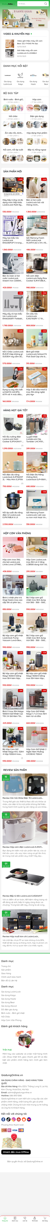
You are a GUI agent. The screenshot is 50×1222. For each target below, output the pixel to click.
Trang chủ (6, 966)
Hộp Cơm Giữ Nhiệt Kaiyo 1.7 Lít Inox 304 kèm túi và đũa (36, 713)
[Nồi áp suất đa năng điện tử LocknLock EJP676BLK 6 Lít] (13, 500)
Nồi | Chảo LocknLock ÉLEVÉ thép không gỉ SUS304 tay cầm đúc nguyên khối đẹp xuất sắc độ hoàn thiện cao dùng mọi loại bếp (13, 354)
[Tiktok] (8, 1119)
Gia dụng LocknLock (11, 991)
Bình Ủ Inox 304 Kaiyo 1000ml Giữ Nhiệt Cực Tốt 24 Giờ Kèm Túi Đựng (13, 714)
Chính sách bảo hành (11, 977)
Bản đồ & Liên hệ (9, 980)
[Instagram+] (14, 1119)
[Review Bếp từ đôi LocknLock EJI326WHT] (25, 877)
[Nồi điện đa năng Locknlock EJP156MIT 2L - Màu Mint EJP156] (13, 462)
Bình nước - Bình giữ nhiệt (12, 1013)
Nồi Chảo (5, 1016)
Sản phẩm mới (12, 171)
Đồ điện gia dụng (9, 1009)
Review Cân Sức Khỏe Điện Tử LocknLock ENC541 (22, 798)
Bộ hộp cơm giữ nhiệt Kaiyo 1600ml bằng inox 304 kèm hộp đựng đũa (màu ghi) (36, 676)
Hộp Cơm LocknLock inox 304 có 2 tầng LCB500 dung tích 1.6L (36, 562)
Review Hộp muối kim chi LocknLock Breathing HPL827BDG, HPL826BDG (20, 936)
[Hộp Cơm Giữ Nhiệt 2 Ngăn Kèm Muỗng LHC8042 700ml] (36, 736)
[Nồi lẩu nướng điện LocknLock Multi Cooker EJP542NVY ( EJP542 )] (13, 424)
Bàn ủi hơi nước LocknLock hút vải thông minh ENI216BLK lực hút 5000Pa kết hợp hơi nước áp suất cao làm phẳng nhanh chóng (36, 202)
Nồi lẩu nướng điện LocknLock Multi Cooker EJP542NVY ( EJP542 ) (13, 439)
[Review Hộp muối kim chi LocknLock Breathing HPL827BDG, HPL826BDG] (25, 921)
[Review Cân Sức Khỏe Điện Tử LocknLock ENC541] (25, 785)
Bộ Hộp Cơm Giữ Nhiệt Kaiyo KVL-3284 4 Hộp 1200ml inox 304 (13, 751)
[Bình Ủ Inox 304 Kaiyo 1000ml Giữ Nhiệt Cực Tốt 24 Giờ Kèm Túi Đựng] (13, 699)
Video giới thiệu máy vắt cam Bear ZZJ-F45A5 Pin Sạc (29, 42)
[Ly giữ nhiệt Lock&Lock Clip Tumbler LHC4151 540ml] (36, 424)
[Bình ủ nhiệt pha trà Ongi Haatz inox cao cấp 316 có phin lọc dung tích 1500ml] (13, 585)
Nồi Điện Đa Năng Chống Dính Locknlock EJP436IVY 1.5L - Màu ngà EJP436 (36, 477)
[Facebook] (3, 1119)
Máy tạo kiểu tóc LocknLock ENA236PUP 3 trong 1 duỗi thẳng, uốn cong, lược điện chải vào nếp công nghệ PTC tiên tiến (13, 240)
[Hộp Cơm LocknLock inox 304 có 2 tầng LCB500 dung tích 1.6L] (36, 547)
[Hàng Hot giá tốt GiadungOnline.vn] (25, 18)
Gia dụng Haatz (8, 999)
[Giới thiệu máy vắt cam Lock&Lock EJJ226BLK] (9, 53)
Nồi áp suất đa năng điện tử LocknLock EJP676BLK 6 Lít (13, 515)
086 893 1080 (15, 1095)
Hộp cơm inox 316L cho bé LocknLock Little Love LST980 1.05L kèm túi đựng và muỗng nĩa (13, 562)
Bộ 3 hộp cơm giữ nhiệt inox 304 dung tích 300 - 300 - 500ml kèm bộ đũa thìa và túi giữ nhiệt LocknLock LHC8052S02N (36, 600)
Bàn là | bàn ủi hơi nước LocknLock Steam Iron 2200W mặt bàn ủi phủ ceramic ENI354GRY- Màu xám (13, 278)
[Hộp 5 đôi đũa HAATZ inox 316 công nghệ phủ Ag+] (36, 377)
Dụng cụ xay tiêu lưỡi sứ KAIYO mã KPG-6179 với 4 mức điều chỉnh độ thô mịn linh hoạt (13, 392)
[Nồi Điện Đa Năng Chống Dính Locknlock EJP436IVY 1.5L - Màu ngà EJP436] (36, 462)
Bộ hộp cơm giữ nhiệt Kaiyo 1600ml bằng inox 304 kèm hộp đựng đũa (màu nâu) (13, 676)
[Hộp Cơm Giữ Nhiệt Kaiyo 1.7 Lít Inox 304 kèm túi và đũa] (36, 699)
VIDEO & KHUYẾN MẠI (16, 33)
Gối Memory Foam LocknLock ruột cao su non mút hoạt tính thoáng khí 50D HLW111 (36, 515)
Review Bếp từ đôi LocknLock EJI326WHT (22, 896)
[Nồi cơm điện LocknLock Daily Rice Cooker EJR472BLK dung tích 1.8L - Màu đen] (36, 263)
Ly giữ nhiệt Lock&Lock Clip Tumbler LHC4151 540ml (34, 439)
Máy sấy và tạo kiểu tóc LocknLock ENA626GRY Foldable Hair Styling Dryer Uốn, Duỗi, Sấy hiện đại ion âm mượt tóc (13, 316)
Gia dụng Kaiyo (8, 995)
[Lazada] (29, 1119)
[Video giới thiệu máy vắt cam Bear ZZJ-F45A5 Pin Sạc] (9, 44)
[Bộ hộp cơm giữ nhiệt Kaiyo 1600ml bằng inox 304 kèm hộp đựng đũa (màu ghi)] (36, 661)
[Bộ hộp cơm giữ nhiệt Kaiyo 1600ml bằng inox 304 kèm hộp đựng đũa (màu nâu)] (13, 661)
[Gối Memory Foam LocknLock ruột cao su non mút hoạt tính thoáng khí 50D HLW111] (36, 500)
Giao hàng (6, 973)
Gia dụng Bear (8, 1002)
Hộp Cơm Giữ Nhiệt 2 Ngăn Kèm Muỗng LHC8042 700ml (36, 751)
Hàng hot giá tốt (15, 410)
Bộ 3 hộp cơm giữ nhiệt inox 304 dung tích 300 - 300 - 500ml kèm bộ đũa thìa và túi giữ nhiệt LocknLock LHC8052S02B (36, 638)
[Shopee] (24, 1119)
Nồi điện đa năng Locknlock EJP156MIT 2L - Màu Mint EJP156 (13, 477)
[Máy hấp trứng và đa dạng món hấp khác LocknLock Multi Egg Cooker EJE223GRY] (13, 187)
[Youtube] (19, 1119)
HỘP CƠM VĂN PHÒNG (17, 533)
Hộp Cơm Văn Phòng (11, 1020)
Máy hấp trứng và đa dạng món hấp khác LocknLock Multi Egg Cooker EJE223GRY (13, 202)
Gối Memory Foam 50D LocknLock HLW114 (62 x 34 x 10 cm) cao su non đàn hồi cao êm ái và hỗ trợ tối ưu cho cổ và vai (36, 240)
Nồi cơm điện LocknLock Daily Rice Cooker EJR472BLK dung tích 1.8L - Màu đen (36, 278)
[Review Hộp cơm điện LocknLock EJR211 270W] (25, 828)
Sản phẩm (6, 969)
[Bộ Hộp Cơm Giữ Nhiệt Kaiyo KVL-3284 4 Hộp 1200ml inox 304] (13, 736)
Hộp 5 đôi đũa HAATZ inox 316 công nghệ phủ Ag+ (36, 392)
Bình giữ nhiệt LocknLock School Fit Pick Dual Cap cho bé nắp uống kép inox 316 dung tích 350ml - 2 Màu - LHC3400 (36, 354)
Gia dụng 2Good (9, 1006)
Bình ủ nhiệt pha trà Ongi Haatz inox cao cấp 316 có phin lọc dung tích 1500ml (12, 600)
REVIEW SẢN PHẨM (15, 769)
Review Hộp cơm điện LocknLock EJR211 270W (22, 847)
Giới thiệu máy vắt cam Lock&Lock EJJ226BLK (27, 51)
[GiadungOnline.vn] (8, 3)
